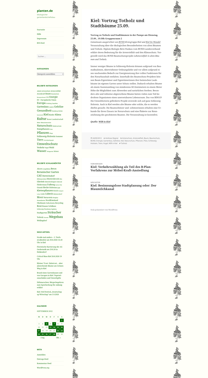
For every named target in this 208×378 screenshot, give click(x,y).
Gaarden (55, 103)
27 (50, 334)
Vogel (47, 148)
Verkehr (40, 147)
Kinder (52, 114)
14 (54, 327)
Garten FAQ (58, 185)
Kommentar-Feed (44, 363)
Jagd (58, 188)
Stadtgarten (42, 212)
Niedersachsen (56, 126)
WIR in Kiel (104, 121)
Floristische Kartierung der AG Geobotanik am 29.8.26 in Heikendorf (49, 249)
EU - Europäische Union (46, 100)
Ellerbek (40, 181)
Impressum (41, 38)
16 (62, 327)
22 (58, 331)
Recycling (59, 203)
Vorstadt (46, 217)
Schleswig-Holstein (46, 136)
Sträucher (54, 212)
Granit (40, 187)
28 (54, 334)
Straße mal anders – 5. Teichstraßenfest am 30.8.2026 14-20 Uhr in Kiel (49, 240)
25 (43, 334)
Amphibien (46, 169)
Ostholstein (50, 203)
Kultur (41, 118)
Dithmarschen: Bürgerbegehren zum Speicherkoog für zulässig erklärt (50, 285)
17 (39, 331)
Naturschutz (44, 125)
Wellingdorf (42, 220)
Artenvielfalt (56, 91)
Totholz (40, 217)
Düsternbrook (53, 179)
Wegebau (56, 217)
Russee (45, 206)
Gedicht (51, 107)
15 (58, 327)
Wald (51, 147)
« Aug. (42, 337)
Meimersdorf (57, 194)
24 (39, 334)
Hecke (46, 187)
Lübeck (49, 193)
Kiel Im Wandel (153, 42)
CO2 (47, 97)
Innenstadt (40, 115)
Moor (40, 197)
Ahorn (40, 168)
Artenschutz (45, 91)
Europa (41, 103)
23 (62, 331)
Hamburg (55, 111)
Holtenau (53, 187)
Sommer (59, 136)
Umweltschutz (47, 144)
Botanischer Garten (48, 172)
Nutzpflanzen (43, 129)
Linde (43, 194)
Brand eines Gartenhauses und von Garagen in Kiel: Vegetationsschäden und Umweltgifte (49, 275)
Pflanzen (43, 133)
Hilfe (39, 34)
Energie (53, 96)
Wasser (41, 151)
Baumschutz (55, 94)
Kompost (60, 191)
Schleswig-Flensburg (44, 209)
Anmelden (41, 355)
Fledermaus (42, 184)
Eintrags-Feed (42, 359)
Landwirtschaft (57, 119)
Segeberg (53, 209)
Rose (39, 205)
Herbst (60, 111)
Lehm (38, 194)
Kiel (46, 114)
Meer (38, 123)
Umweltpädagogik (48, 140)
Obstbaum (41, 203)
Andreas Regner (112, 138)
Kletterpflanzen (45, 190)
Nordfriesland (52, 200)
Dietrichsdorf (48, 175)
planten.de (45, 11)
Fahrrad (59, 182)
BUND (122, 42)
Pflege (51, 133)
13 (50, 327)
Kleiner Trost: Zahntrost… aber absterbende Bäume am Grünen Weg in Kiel (50, 266)
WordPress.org (43, 368)
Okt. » (58, 337)
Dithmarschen (41, 179)
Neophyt (55, 198)
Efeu (60, 179)
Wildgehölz (50, 151)
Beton (53, 168)
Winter (56, 151)
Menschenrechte (46, 122)
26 (47, 334)
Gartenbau (43, 106)
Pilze (145, 141)
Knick (55, 191)
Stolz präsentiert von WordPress (104, 210)
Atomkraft (41, 94)
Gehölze (58, 106)
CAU (39, 175)
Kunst (49, 119)
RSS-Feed (41, 43)
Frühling (49, 103)
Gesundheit (44, 110)
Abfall (39, 91)
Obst (51, 129)
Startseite (41, 29)
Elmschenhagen (50, 182)
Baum (48, 93)
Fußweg (51, 184)
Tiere (40, 139)
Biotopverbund (41, 97)
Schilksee (52, 206)
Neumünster (41, 200)
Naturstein (48, 197)
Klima (58, 114)
